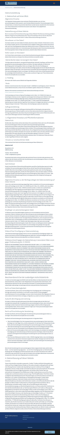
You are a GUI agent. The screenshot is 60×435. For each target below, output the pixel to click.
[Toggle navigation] (54, 3)
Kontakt (25, 419)
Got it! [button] (49, 432)
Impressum (25, 415)
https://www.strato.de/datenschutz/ (14, 92)
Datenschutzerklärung (28, 417)
